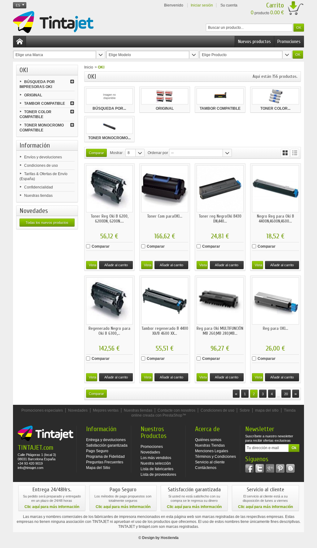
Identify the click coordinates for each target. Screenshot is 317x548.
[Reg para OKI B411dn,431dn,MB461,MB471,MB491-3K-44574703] (275, 301)
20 (286, 394)
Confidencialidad (38, 187)
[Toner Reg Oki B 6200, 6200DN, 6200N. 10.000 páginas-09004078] (109, 188)
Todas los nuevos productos (47, 222)
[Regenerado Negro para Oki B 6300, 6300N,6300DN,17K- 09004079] (109, 301)
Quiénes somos (208, 440)
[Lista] (294, 153)
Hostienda (170, 538)
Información (35, 145)
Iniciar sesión (202, 5)
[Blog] (290, 468)
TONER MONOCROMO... (109, 138)
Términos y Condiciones (215, 456)
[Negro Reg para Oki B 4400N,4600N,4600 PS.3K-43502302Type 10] (275, 188)
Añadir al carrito (116, 265)
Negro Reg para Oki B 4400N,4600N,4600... (275, 219)
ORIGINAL (33, 95)
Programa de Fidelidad (105, 456)
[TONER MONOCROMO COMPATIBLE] (109, 126)
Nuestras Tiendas (210, 445)
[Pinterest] (280, 468)
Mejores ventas (106, 410)
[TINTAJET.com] (53, 22)
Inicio (88, 67)
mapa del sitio (267, 410)
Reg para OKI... (275, 328)
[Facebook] (249, 468)
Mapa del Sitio (98, 468)
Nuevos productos (254, 41)
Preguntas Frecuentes (104, 462)
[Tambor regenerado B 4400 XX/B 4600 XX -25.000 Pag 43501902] (164, 301)
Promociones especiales (42, 410)
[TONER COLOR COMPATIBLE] (275, 96)
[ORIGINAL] (164, 96)
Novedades (34, 211)
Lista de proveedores (158, 474)
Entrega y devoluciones (106, 440)
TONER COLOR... (275, 108)
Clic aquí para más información (51, 507)
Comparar (101, 246)
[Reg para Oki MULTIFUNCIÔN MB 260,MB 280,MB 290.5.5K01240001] (220, 301)
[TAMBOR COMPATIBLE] (220, 96)
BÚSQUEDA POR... (109, 108)
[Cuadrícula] (285, 153)
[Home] (19, 41)
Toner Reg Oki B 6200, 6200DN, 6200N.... (109, 219)
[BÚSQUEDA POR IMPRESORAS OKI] (109, 96)
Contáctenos (205, 468)
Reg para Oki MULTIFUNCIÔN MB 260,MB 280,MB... (220, 331)
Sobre (245, 410)
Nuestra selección (156, 463)
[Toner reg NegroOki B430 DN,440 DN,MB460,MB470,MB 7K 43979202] (220, 188)
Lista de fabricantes (157, 469)
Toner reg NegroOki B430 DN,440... (220, 219)
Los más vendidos (156, 458)
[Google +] (270, 468)
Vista (92, 265)
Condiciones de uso (41, 165)
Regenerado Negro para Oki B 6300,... (109, 331)
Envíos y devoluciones (43, 157)
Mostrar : (117, 153)
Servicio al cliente (210, 462)
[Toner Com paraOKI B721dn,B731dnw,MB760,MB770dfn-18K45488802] (164, 188)
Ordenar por (158, 153)
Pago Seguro (97, 451)
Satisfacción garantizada (107, 445)
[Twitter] (259, 468)
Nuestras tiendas (38, 195)
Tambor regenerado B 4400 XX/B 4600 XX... (164, 331)
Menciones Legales (211, 451)
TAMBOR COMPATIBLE (44, 103)
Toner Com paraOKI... (164, 216)
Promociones (289, 41)
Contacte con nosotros (176, 410)
